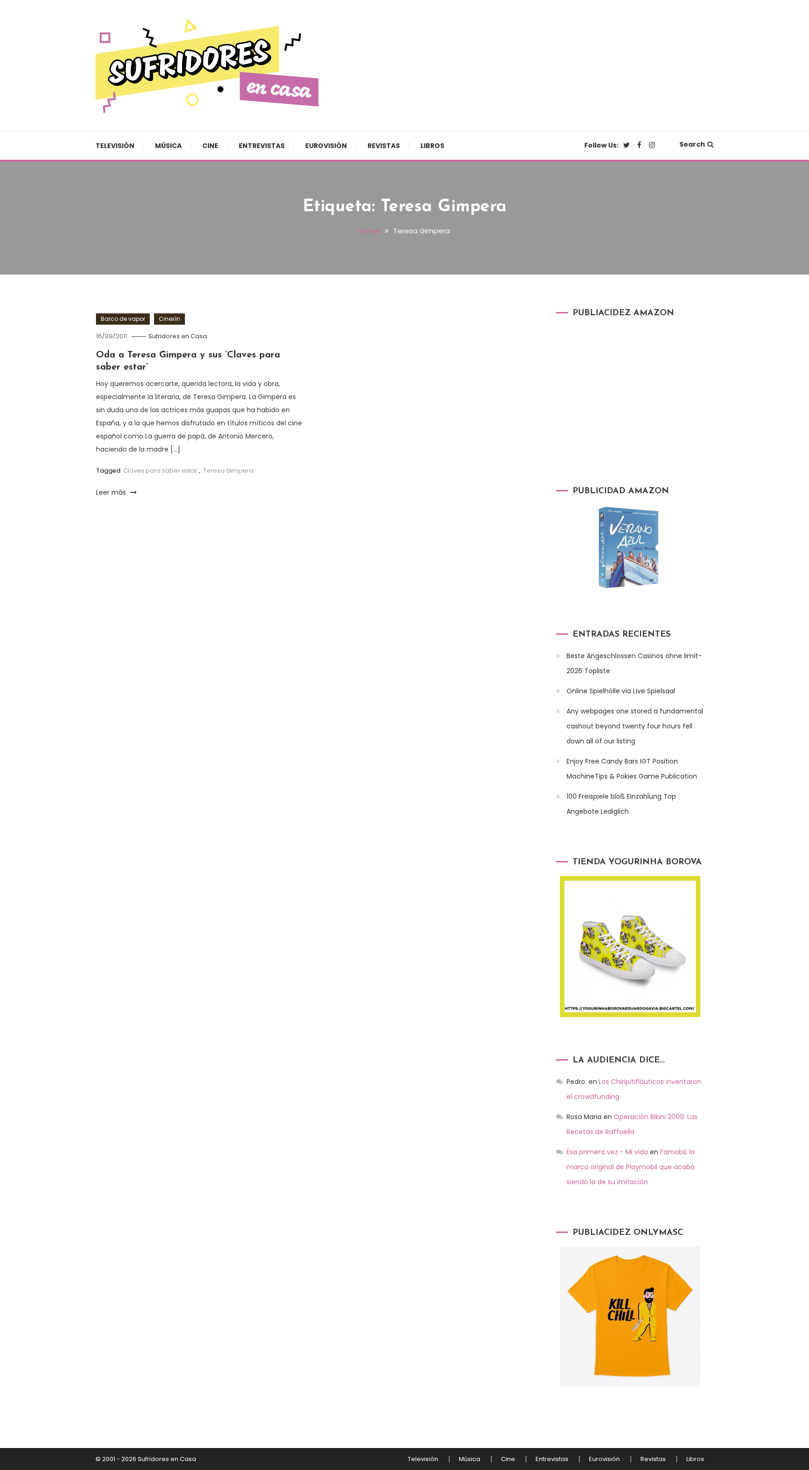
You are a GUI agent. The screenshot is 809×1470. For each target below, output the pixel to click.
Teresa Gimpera (228, 470)
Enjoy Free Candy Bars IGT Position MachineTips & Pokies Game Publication (631, 769)
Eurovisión (326, 145)
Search (692, 144)
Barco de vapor (123, 319)
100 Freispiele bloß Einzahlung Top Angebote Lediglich (621, 804)
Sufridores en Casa (177, 336)
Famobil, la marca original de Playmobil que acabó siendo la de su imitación (630, 1167)
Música (168, 145)
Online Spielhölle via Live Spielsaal (620, 691)
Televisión (115, 145)
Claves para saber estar (160, 470)
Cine (210, 145)
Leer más (112, 492)
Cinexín (169, 319)
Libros (432, 145)
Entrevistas (262, 145)
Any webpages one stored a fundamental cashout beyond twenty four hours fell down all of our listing (634, 726)
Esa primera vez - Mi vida (607, 1152)
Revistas (384, 145)
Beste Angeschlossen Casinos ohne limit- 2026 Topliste (634, 663)
